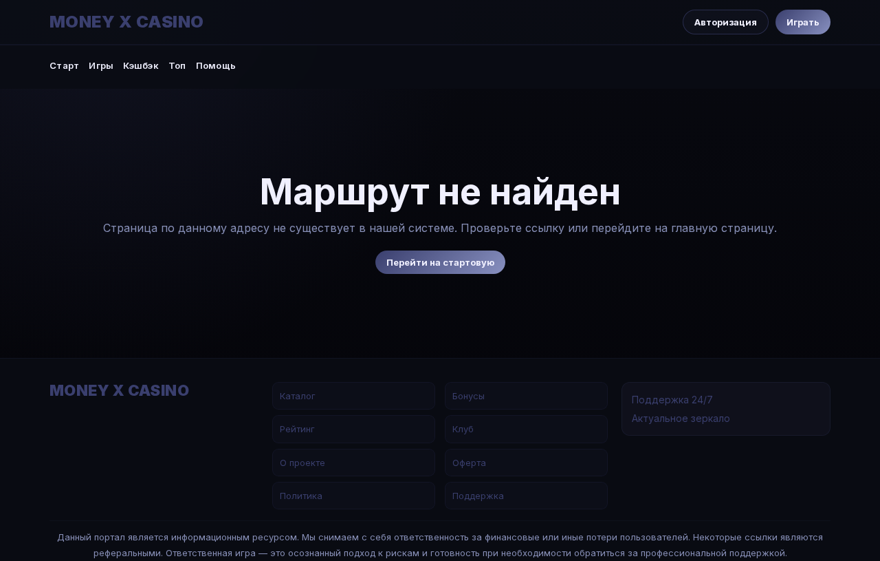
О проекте (302, 462)
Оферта (469, 462)
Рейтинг (297, 428)
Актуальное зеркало (681, 418)
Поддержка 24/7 (672, 399)
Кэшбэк (141, 65)
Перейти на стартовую (440, 262)
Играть (803, 22)
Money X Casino (127, 22)
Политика (301, 495)
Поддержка (478, 495)
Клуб (463, 428)
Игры (101, 65)
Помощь (216, 65)
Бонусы (468, 395)
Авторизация (725, 22)
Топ (177, 65)
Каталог (298, 395)
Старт (64, 65)
